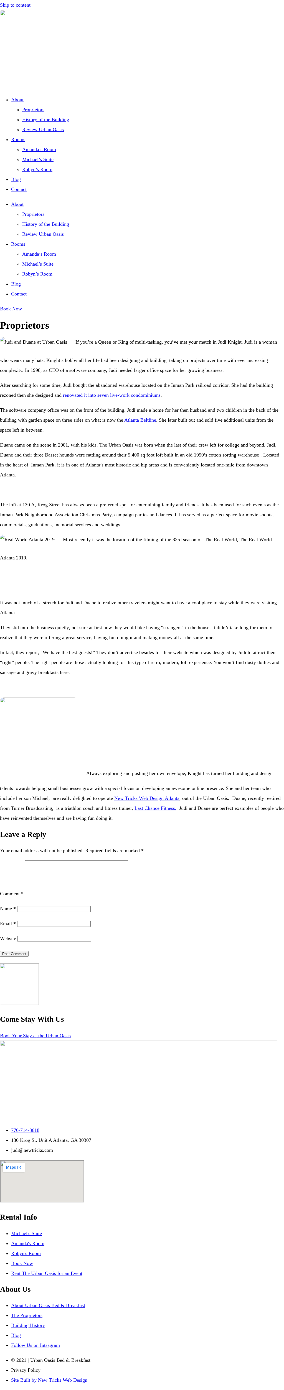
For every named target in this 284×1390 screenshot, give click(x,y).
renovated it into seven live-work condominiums (112, 395)
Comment (12, 893)
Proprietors (33, 109)
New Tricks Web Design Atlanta (146, 798)
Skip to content (15, 5)
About (17, 99)
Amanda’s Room (39, 149)
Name (8, 908)
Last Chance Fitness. (155, 808)
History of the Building (45, 119)
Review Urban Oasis (43, 129)
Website (8, 938)
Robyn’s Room (37, 169)
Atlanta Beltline (140, 420)
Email (8, 923)
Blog (16, 179)
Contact (19, 189)
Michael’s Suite (38, 159)
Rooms (18, 139)
